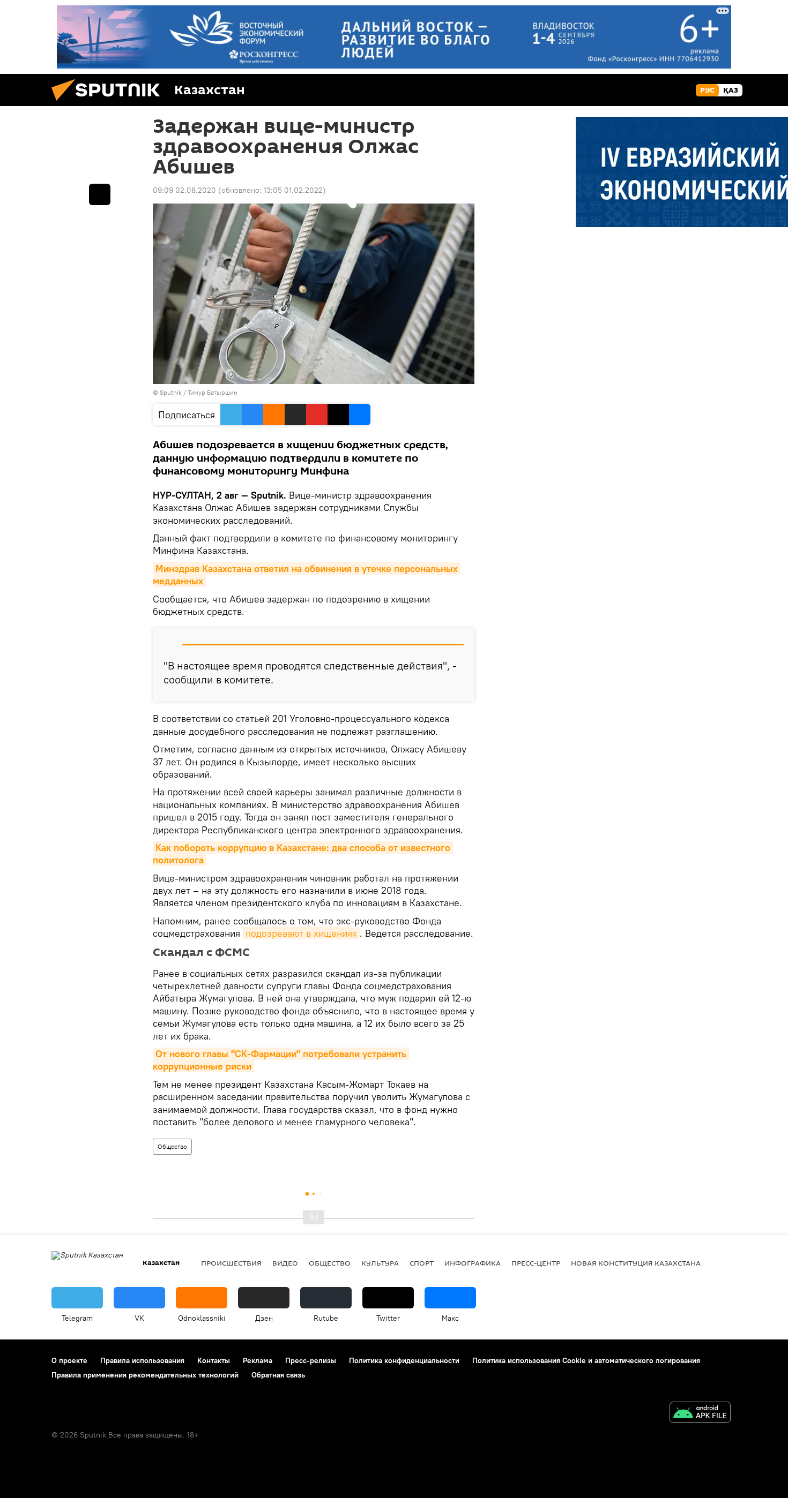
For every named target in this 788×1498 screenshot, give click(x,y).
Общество (172, 1146)
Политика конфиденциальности (404, 1360)
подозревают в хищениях (301, 933)
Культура (380, 1263)
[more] (99, 194)
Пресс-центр (535, 1263)
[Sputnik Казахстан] (110, 103)
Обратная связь (278, 1375)
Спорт (422, 1263)
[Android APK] (700, 1414)
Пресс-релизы (310, 1360)
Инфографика (472, 1263)
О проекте (69, 1360)
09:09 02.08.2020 (184, 190)
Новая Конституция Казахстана (636, 1263)
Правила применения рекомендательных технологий (145, 1375)
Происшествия (231, 1263)
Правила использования (142, 1360)
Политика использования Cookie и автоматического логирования (586, 1360)
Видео (285, 1263)
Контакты (213, 1360)
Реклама (257, 1360)
